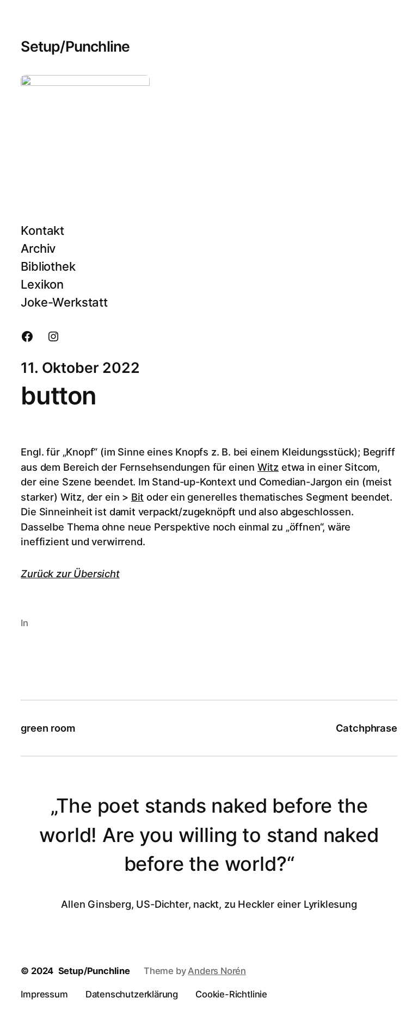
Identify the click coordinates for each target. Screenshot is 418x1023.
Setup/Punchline (75, 46)
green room (48, 728)
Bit (137, 497)
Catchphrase (366, 728)
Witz (268, 467)
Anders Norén (217, 970)
